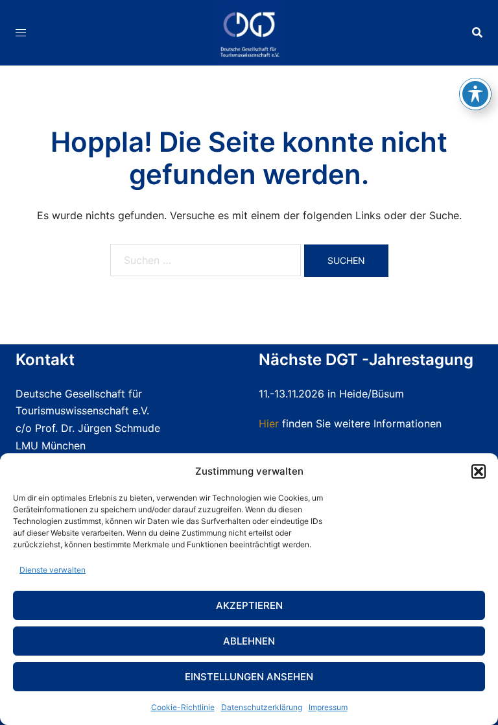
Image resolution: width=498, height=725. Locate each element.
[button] (478, 471)
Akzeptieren (249, 605)
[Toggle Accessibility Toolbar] (475, 94)
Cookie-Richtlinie (183, 707)
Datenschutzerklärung (261, 707)
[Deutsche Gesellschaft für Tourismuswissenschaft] (249, 31)
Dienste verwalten (52, 570)
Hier (269, 423)
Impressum (328, 707)
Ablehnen (249, 641)
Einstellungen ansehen (249, 677)
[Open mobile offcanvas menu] (21, 33)
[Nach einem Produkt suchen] (477, 32)
